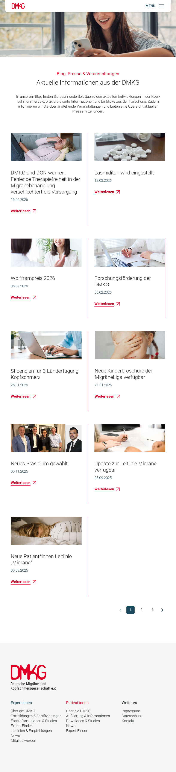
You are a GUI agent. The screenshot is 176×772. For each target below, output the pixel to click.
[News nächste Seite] (162, 610)
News (15, 736)
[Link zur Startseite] (18, 6)
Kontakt (128, 721)
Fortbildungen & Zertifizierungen (36, 716)
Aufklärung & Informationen (88, 716)
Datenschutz (131, 716)
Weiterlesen (20, 211)
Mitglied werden (23, 741)
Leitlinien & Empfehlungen (31, 731)
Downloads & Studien (83, 721)
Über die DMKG (23, 711)
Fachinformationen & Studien (34, 721)
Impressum (131, 711)
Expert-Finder (21, 726)
